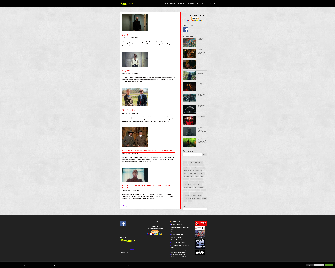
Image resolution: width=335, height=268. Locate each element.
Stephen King (194, 193)
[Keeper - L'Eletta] (189, 87)
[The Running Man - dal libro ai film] (189, 120)
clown (190, 165)
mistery (186, 181)
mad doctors (193, 179)
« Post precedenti (127, 206)
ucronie (200, 195)
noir (185, 184)
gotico (197, 176)
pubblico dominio (188, 187)
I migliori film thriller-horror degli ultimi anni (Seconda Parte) (146, 186)
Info (208, 3)
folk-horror (186, 176)
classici (186, 165)
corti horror (187, 168)
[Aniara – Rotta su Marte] (189, 109)
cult (192, 168)
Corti (203, 3)
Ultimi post (176, 222)
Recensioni (181, 3)
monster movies (193, 181)
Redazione (127, 38)
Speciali (190, 3)
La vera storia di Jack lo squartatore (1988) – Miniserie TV (147, 150)
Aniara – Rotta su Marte (202, 106)
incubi (201, 176)
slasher (198, 190)
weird (185, 201)
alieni (185, 162)
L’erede (125, 35)
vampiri (204, 198)
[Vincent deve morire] (189, 98)
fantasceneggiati (188, 173)
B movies (190, 162)
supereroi (186, 195)
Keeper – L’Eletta (176, 237)
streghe (201, 193)
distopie (203, 168)
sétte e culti (193, 195)
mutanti (201, 181)
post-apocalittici (197, 184)
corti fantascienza (198, 165)
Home (166, 3)
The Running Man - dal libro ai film (202, 118)
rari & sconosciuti (199, 187)
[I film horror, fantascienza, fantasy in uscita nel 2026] (189, 143)
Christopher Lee (199, 162)
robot (185, 190)
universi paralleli (196, 198)
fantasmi (196, 173)
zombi (190, 201)
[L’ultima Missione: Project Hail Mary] (189, 53)
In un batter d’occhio (201, 72)
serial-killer (191, 190)
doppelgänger (187, 170)
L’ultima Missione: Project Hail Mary (201, 51)
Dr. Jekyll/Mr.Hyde (197, 170)
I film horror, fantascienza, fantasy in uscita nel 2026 (202, 140)
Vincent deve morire (201, 94)
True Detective (128, 110)
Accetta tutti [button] (329, 265)
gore (192, 176)
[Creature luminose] (189, 42)
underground (187, 198)
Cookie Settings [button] (319, 265)
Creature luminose (200, 39)
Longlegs (126, 70)
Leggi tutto (310, 265)
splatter (203, 190)
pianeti (189, 184)
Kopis (199, 61)
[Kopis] (189, 65)
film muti (202, 173)
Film (198, 3)
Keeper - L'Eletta (200, 83)
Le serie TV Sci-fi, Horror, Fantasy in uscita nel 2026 (202, 129)
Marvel (200, 179)
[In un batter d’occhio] (189, 76)
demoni (197, 168)
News (172, 3)
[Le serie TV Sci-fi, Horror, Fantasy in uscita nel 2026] (189, 131)
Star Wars (186, 193)
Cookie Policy (124, 252)
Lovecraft (186, 179)
